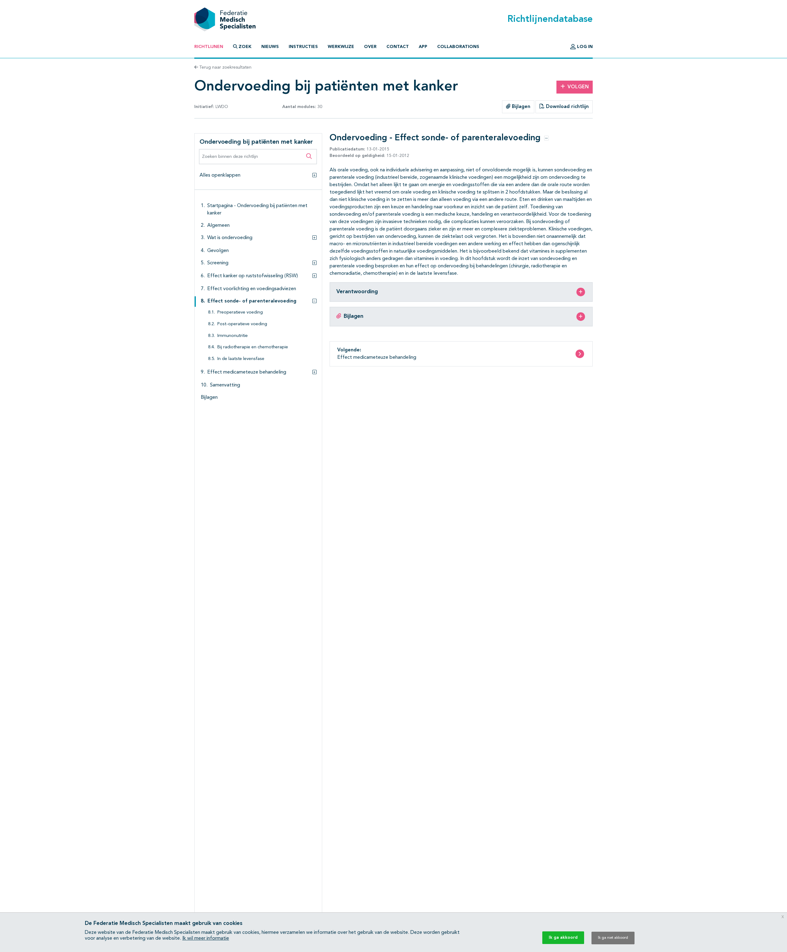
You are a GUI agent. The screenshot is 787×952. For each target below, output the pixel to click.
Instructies (303, 47)
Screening (217, 263)
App (423, 47)
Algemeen (218, 225)
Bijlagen (520, 106)
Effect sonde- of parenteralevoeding (252, 301)
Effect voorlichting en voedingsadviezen (251, 288)
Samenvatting (225, 385)
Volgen (578, 87)
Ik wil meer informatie (205, 938)
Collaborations (458, 47)
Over (370, 47)
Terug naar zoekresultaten (224, 67)
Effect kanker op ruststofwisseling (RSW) (252, 276)
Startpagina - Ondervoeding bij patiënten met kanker (257, 209)
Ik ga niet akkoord (613, 938)
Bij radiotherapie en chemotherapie (252, 347)
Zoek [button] (245, 47)
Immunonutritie (232, 336)
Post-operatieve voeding (242, 324)
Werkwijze (341, 47)
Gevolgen (218, 250)
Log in (584, 47)
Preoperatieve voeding (240, 312)
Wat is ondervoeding (229, 237)
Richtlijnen (208, 47)
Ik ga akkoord (563, 937)
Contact (397, 47)
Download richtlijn (566, 106)
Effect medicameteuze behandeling (246, 372)
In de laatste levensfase (240, 359)
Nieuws (270, 47)
